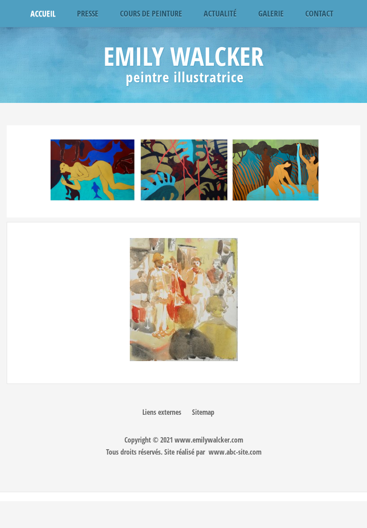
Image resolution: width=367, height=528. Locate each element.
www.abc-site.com (235, 452)
